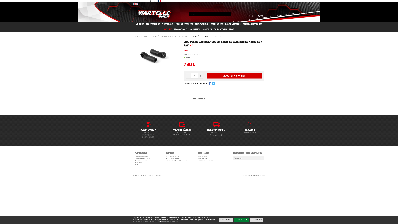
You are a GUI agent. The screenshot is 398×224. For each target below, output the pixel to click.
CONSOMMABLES (233, 24)
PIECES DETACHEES (184, 24)
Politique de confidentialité (144, 165)
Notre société (202, 157)
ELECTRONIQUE (153, 24)
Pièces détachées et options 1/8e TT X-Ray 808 (205, 36)
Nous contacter (203, 159)
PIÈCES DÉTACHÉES (154, 36)
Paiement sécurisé (141, 161)
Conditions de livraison (142, 159)
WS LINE (168, 29)
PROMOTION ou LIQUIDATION (187, 29)
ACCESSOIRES (217, 24)
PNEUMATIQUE (201, 24)
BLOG (231, 29)
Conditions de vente (141, 157)
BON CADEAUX (220, 29)
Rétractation (139, 163)
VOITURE (140, 24)
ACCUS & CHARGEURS (252, 24)
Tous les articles (140, 36)
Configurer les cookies (205, 161)
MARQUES (207, 29)
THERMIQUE (167, 24)
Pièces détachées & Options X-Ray (174, 36)
